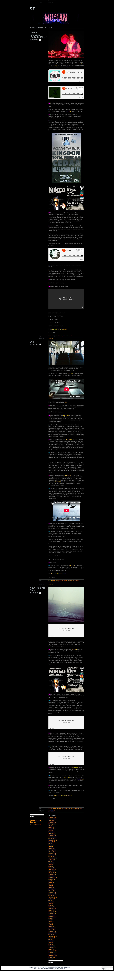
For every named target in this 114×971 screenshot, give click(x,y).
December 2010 (52, 931)
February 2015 (52, 850)
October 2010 (51, 934)
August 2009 (51, 957)
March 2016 (51, 832)
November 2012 (52, 894)
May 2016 (50, 830)
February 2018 (52, 824)
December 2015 (52, 835)
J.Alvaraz (56, 582)
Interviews (50, 2)
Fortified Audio (67, 580)
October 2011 (51, 915)
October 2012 (51, 895)
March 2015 (51, 848)
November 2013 (52, 874)
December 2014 (52, 853)
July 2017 (50, 825)
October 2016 (51, 829)
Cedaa (56, 336)
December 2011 (52, 911)
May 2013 (50, 884)
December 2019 (52, 822)
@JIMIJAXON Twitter (35, 821)
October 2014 (51, 856)
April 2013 (50, 885)
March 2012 (51, 907)
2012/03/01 (33, 40)
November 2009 (52, 952)
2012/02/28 (33, 344)
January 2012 (51, 910)
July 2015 (50, 843)
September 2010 (52, 936)
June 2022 (51, 820)
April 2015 (50, 846)
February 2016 (52, 833)
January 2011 (51, 929)
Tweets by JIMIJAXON (35, 824)
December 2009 (52, 950)
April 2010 (50, 944)
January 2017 (51, 827)
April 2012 (50, 905)
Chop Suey (60, 336)
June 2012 (51, 902)
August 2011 (51, 918)
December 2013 (52, 872)
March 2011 (51, 926)
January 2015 (51, 851)
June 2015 (51, 845)
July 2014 (50, 861)
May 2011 (50, 923)
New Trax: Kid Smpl (37, 589)
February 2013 (52, 889)
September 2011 (52, 916)
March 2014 (51, 868)
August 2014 (51, 859)
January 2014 (51, 871)
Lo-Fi (71, 336)
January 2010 (51, 949)
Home (31, 2)
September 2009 (52, 955)
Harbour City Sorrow (74, 580)
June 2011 (51, 921)
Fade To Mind (66, 336)
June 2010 (51, 941)
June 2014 (51, 863)
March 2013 (51, 887)
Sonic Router (73, 808)
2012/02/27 (33, 593)
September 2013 (52, 877)
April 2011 (50, 924)
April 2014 (50, 866)
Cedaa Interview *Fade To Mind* (38, 35)
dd (33, 7)
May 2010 (50, 942)
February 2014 (52, 869)
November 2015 (52, 837)
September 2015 (52, 840)
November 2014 (52, 855)
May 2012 (50, 903)
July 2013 (50, 881)
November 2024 (52, 819)
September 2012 (52, 897)
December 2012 (52, 892)
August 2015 (51, 842)
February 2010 (52, 947)
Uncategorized (51, 810)
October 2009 (51, 954)
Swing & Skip (79, 808)
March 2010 (51, 946)
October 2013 (51, 876)
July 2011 (50, 920)
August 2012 (51, 898)
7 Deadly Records (52, 808)
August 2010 (51, 937)
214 (32, 341)
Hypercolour (51, 582)
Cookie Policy (62, 968)
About (40, 2)
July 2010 (50, 939)
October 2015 (51, 838)
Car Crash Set (51, 336)
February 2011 (52, 928)
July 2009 (50, 959)
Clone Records (60, 580)
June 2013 (51, 882)
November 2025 (52, 817)
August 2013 (51, 879)
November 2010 (52, 933)
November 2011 (52, 913)
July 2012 (50, 900)
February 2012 (52, 908)
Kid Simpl (65, 808)
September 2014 (52, 858)
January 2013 (51, 890)
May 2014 (50, 864)
